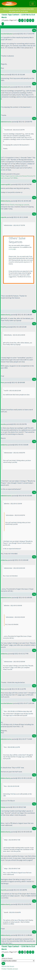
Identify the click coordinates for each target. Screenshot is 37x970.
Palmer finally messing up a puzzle (17, 205)
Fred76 (3, 327)
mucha (3, 424)
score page (12, 249)
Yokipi (3, 807)
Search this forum (8, 966)
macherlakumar (7, 34)
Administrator (6, 122)
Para (2, 74)
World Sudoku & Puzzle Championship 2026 (18, 9)
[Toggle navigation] (32, 4)
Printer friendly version (10, 969)
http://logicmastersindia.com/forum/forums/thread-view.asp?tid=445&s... (18, 177)
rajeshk (3, 217)
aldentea (4, 445)
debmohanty (5, 201)
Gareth (3, 890)
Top (34, 30)
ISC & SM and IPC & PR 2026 (18, 11)
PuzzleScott (5, 87)
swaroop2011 (6, 184)
